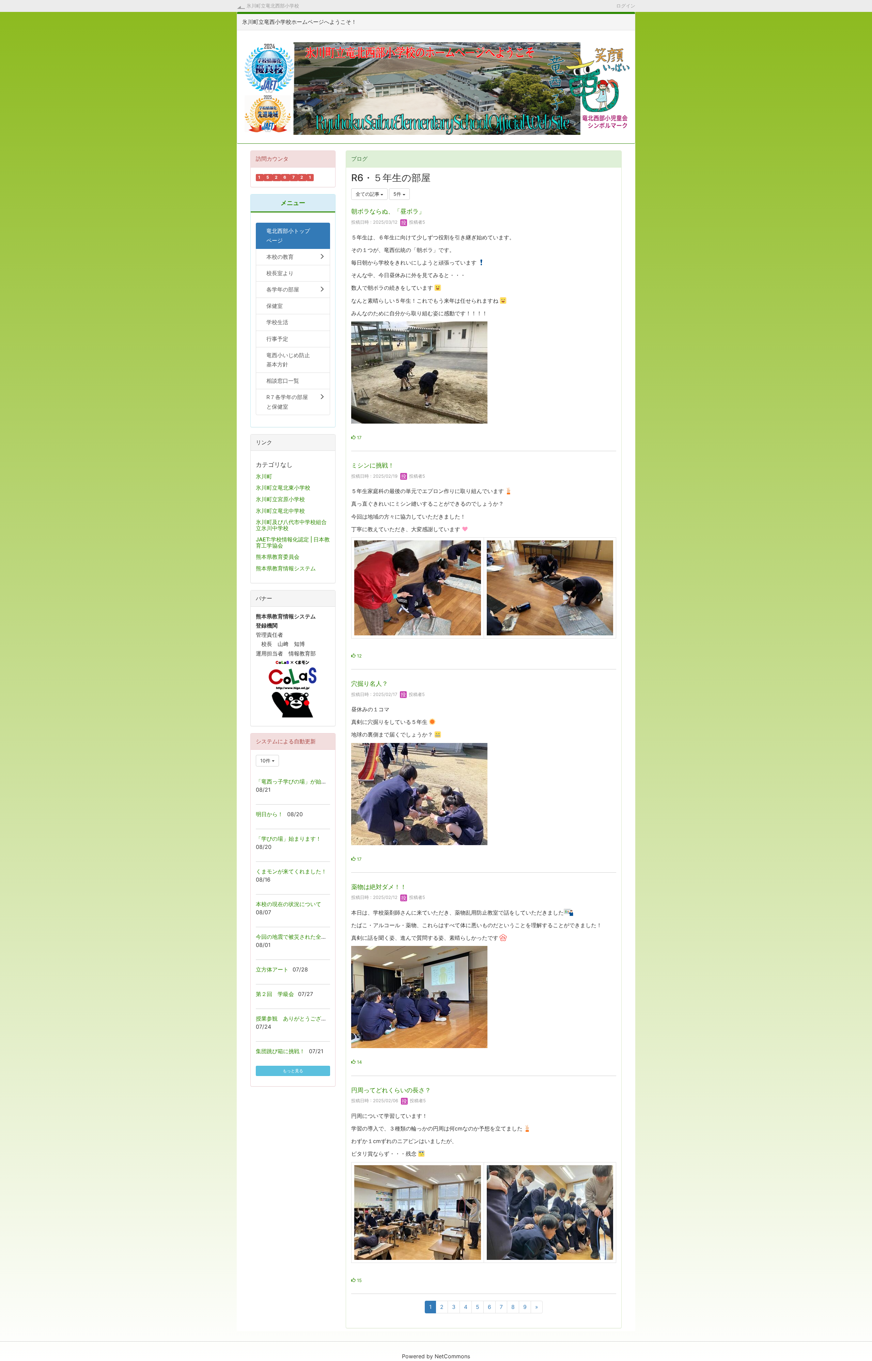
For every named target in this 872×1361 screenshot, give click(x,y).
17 (358, 437)
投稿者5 (416, 222)
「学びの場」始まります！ (288, 838)
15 (359, 1280)
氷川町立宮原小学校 (280, 499)
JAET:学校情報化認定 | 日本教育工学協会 (293, 542)
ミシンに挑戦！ (372, 465)
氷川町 (264, 476)
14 (359, 1062)
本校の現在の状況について (288, 904)
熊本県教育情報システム (286, 568)
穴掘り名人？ (369, 683)
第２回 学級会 (275, 994)
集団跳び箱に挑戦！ (280, 1051)
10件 (266, 760)
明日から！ (269, 814)
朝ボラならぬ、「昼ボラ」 (388, 211)
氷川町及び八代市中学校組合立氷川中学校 (291, 525)
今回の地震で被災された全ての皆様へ (302, 936)
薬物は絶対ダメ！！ (378, 886)
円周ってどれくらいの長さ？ (391, 1090)
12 (359, 656)
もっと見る (293, 1070)
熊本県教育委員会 (277, 556)
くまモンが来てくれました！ (291, 871)
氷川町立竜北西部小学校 (273, 6)
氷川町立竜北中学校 (280, 510)
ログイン (625, 5)
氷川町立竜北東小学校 (283, 487)
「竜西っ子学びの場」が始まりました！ (305, 781)
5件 (398, 194)
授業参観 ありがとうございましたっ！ (305, 1018)
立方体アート (272, 969)
